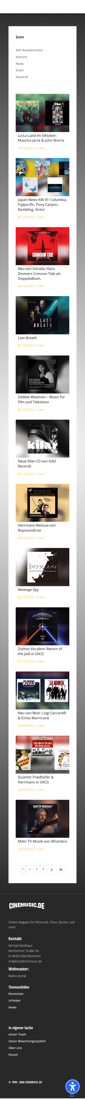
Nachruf (22, 77)
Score (20, 70)
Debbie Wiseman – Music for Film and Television (41, 399)
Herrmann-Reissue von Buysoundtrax (37, 527)
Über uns (15, 1048)
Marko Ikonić (17, 976)
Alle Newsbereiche (29, 50)
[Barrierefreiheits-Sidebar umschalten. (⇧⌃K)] (73, 1087)
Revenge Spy (28, 589)
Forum (13, 1055)
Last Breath (27, 337)
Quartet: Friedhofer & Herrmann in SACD (36, 779)
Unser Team (17, 1034)
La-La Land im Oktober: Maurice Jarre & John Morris (41, 138)
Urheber (14, 1000)
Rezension (16, 994)
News (20, 64)
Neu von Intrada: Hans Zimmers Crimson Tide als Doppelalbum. (39, 273)
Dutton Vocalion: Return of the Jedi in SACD (40, 651)
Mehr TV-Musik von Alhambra (42, 841)
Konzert (21, 57)
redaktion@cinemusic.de (25, 961)
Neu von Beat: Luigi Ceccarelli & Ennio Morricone (42, 715)
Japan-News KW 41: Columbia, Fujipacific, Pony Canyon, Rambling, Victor (42, 204)
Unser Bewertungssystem (27, 1041)
